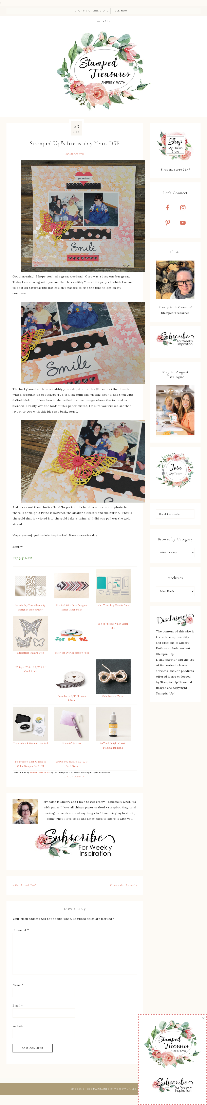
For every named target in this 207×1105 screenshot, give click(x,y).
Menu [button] (106, 21)
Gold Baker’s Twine (113, 696)
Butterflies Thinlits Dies (30, 652)
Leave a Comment (75, 776)
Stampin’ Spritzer (71, 743)
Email (18, 1005)
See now (121, 10)
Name (18, 985)
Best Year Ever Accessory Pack (72, 652)
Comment (21, 930)
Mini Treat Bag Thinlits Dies (113, 605)
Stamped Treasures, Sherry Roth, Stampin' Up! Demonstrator (103, 71)
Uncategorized (74, 154)
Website (18, 1026)
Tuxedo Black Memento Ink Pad (30, 743)
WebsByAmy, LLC (125, 1089)
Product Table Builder (40, 773)
